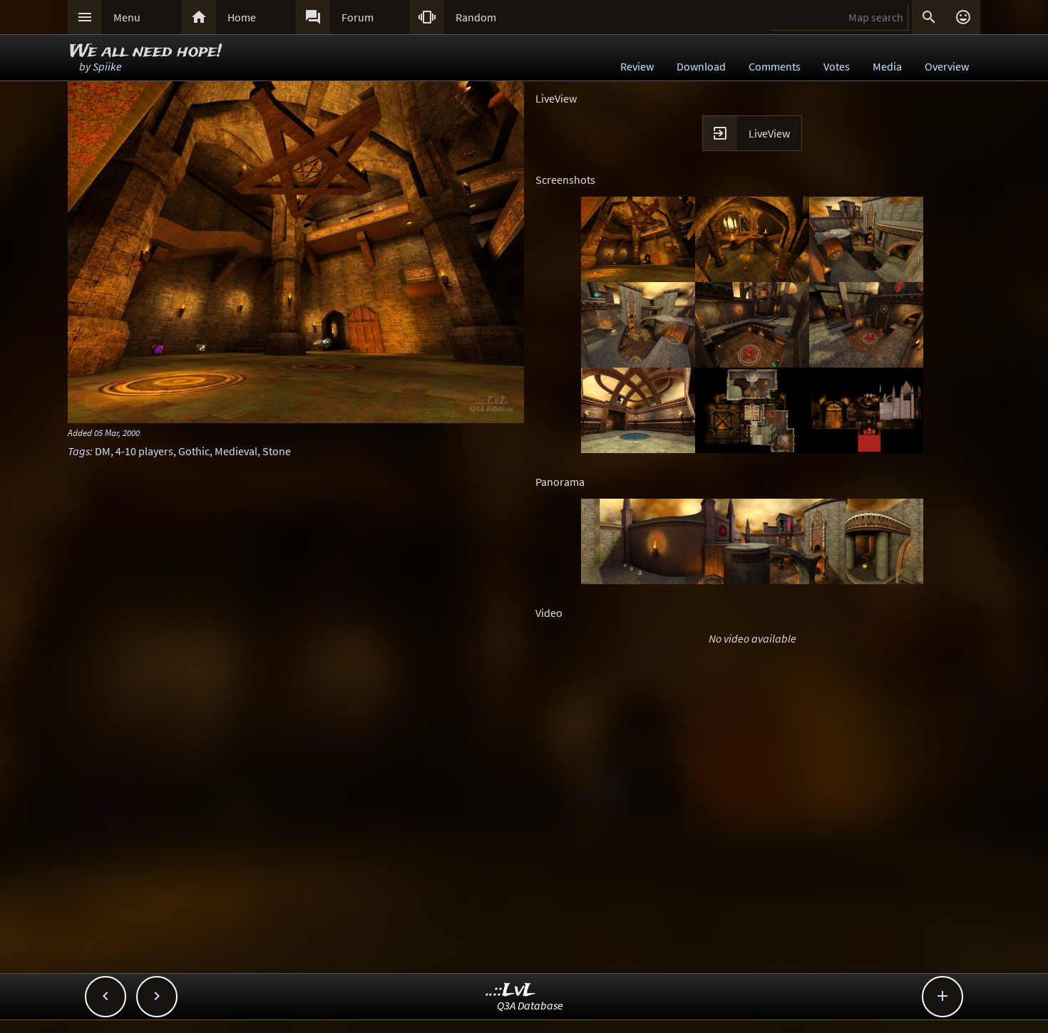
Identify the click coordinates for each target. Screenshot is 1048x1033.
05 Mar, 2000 (117, 432)
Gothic (194, 451)
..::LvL (511, 990)
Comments (775, 66)
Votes (836, 66)
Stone (276, 451)
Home (241, 17)
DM (103, 451)
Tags (79, 451)
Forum (357, 17)
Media (887, 66)
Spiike (107, 66)
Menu (126, 17)
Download (701, 66)
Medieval (236, 451)
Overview (947, 66)
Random (476, 17)
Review (637, 66)
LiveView (769, 133)
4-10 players (144, 451)
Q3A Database (530, 1005)
